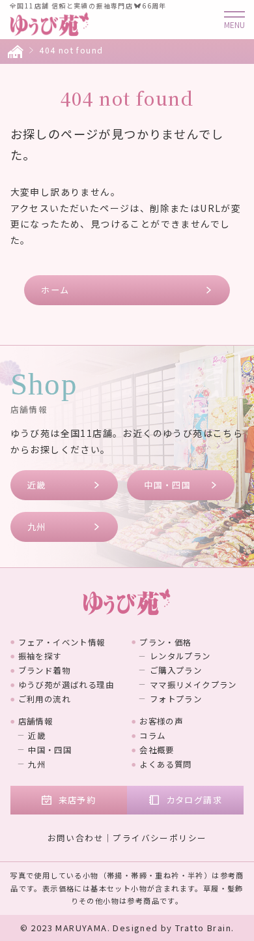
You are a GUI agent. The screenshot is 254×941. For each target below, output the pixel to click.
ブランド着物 (44, 670)
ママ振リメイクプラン (193, 685)
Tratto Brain (203, 927)
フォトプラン (176, 699)
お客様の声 (161, 721)
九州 (36, 526)
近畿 (36, 485)
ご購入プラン (176, 670)
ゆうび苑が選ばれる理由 (66, 685)
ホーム (55, 290)
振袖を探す (40, 656)
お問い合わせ (76, 837)
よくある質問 (165, 764)
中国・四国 (167, 485)
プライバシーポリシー (159, 837)
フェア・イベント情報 (62, 642)
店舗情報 (35, 721)
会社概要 (157, 750)
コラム (152, 735)
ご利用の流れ (44, 699)
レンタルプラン (180, 656)
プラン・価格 (165, 642)
